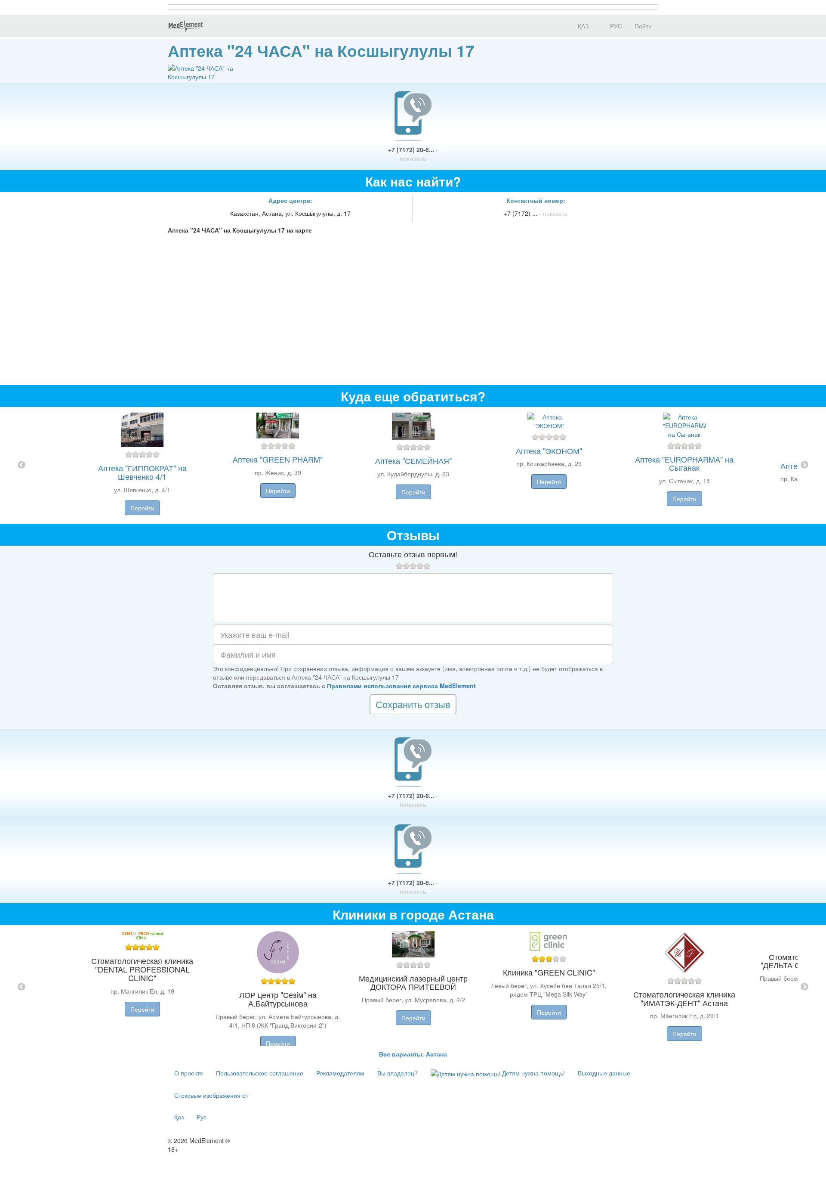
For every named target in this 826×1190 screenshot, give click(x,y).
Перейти (142, 507)
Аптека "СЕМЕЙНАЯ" (413, 460)
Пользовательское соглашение (259, 1073)
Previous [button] (21, 465)
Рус (201, 1116)
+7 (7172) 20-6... (413, 153)
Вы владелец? (397, 1073)
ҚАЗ (582, 26)
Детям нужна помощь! (532, 1073)
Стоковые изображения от (211, 1095)
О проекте (188, 1073)
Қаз (179, 1116)
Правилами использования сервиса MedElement (401, 685)
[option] (413, 465)
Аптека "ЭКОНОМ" (549, 450)
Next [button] (804, 465)
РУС (615, 26)
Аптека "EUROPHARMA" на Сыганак (684, 463)
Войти (643, 26)
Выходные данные (604, 1073)
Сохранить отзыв (413, 704)
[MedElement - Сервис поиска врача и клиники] (185, 26)
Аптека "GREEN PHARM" (278, 459)
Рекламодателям (340, 1073)
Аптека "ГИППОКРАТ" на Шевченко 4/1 (142, 472)
